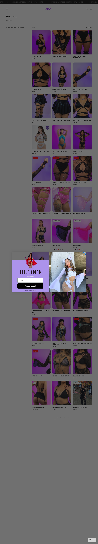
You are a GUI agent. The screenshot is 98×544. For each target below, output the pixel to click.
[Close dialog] (84, 254)
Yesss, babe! (30, 286)
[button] (30, 290)
